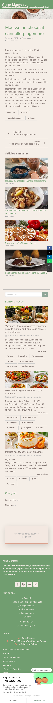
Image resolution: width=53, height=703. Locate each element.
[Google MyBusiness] (23, 584)
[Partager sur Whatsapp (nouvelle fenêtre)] (49, 261)
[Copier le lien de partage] (49, 269)
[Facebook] (17, 584)
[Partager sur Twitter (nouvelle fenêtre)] (49, 252)
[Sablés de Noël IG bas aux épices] (26, 230)
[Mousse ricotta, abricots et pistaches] (26, 440)
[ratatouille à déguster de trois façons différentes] (26, 379)
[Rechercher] (45, 294)
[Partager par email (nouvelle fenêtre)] (49, 265)
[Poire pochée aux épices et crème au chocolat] (26, 260)
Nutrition (9, 505)
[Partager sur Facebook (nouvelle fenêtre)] (49, 248)
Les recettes (10, 500)
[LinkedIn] (29, 584)
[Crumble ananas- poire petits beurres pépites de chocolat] (26, 198)
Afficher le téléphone (28, 644)
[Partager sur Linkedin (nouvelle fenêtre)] (49, 257)
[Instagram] (35, 584)
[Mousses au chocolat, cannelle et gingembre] (26, 168)
